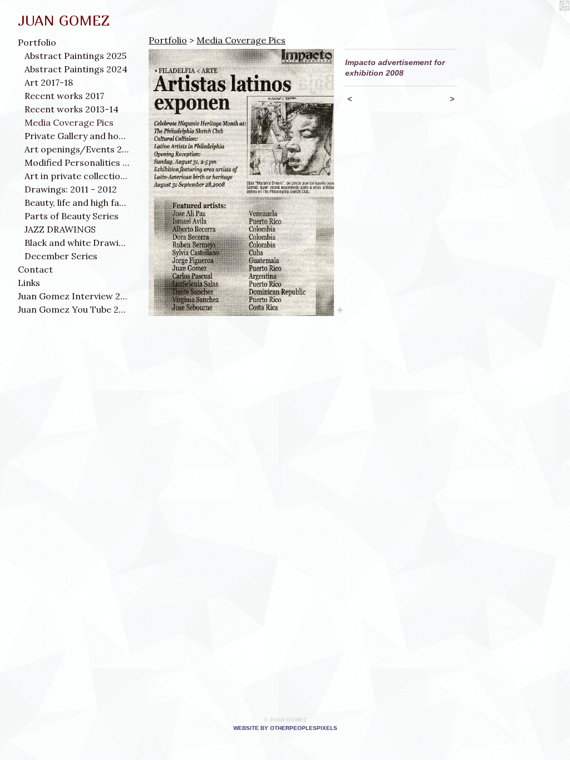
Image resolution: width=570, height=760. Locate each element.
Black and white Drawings (76, 242)
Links (29, 282)
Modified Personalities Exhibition (76, 162)
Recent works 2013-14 (71, 109)
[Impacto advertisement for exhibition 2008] (241, 182)
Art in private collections (76, 175)
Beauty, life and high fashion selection (76, 202)
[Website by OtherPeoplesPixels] (547, 22)
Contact (35, 269)
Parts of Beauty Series (71, 215)
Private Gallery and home (76, 135)
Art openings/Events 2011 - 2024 (76, 149)
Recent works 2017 (64, 95)
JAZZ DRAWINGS (60, 229)
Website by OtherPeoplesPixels (285, 728)
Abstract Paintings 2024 (75, 69)
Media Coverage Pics (69, 122)
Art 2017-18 (48, 82)
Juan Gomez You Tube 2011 (73, 309)
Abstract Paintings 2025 (75, 55)
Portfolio (37, 42)
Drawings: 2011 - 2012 (70, 189)
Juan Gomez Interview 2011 (73, 296)
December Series (60, 255)
